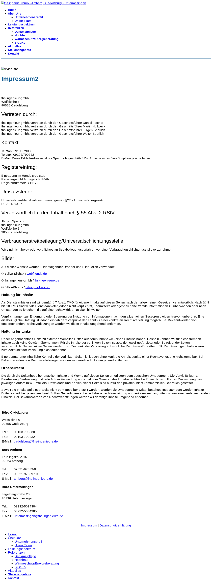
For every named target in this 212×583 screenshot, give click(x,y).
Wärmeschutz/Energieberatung (36, 39)
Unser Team (23, 20)
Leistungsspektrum (21, 24)
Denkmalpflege (25, 31)
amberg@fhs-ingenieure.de (33, 478)
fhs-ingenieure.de (46, 280)
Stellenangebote (19, 50)
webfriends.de (37, 273)
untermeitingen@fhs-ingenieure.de (38, 516)
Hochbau (21, 35)
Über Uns (14, 13)
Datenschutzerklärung (115, 525)
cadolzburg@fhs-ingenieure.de (36, 441)
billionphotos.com (38, 287)
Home (12, 10)
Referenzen (16, 28)
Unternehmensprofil (29, 17)
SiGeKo (20, 42)
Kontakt (13, 53)
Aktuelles (14, 46)
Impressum (89, 525)
